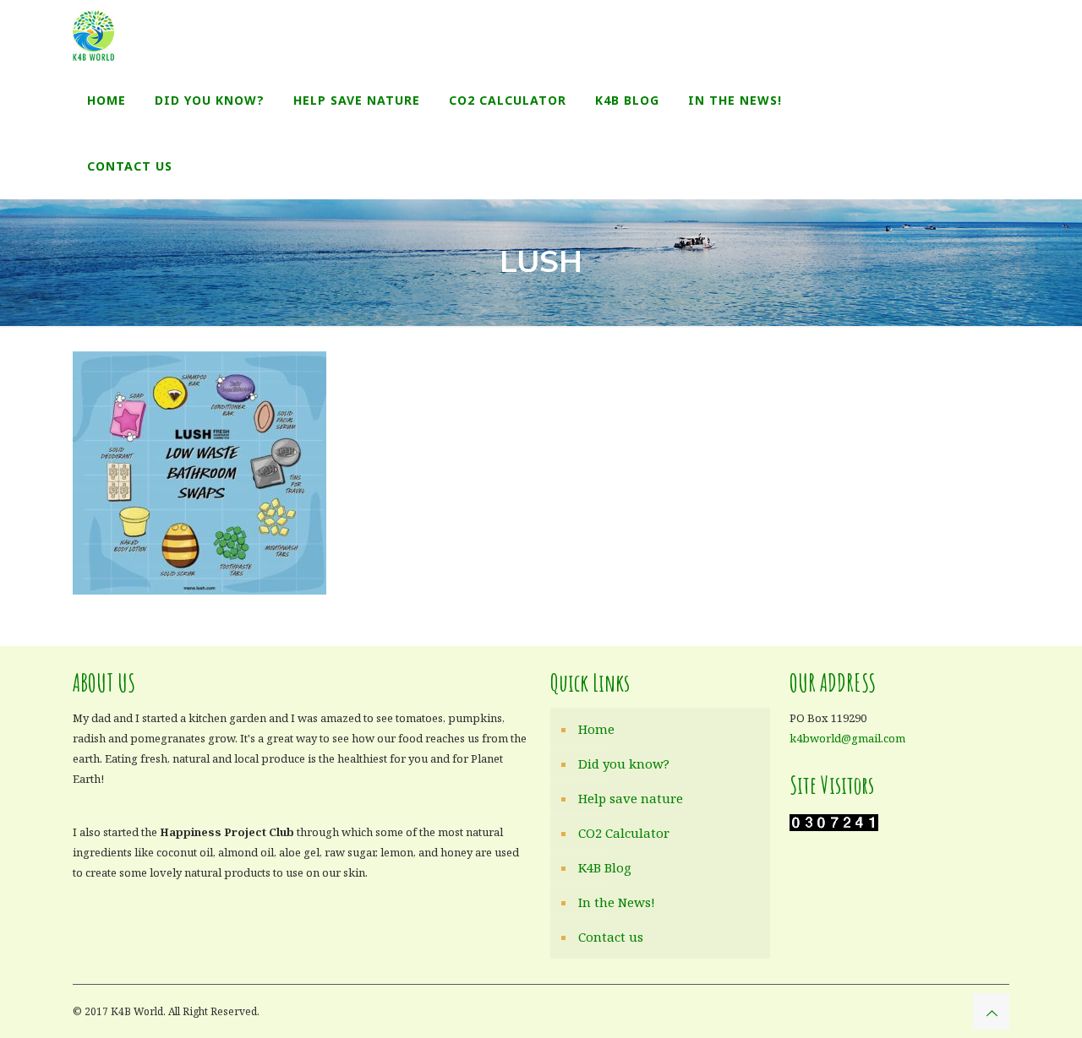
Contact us (610, 936)
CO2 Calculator (623, 832)
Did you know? (623, 763)
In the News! (616, 902)
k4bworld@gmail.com (847, 738)
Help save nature (630, 798)
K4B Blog (604, 867)
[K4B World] (93, 34)
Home (596, 728)
